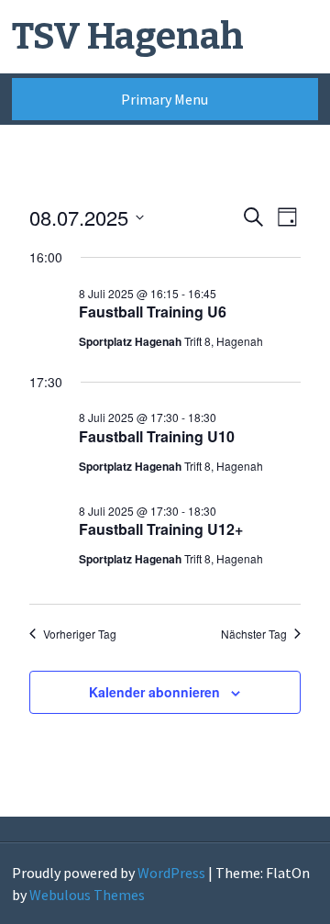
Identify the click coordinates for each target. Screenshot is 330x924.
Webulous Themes (87, 894)
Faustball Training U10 (157, 436)
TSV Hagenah (128, 37)
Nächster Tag (254, 634)
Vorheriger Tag (79, 634)
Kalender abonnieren (154, 692)
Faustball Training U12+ (161, 529)
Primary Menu (164, 99)
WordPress (171, 872)
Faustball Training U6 (152, 311)
